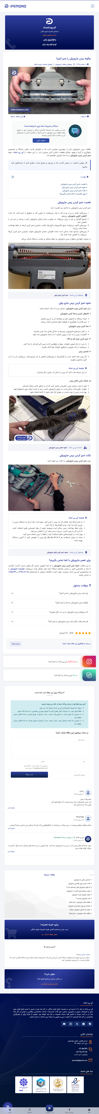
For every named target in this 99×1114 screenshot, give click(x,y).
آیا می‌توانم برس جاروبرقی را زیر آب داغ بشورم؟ (69, 612)
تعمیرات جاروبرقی (17, 568)
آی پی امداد (19, 152)
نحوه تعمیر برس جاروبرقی (58, 447)
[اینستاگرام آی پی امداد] (70, 1023)
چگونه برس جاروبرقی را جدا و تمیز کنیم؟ (71, 602)
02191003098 (23, 571)
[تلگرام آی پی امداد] (83, 1023)
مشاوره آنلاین (41, 140)
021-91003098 (81, 1051)
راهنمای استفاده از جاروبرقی (63, 64)
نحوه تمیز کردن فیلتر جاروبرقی (57, 552)
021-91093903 (49, 45)
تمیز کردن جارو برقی (61, 295)
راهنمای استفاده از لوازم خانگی (43, 64)
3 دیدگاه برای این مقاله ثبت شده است (49, 692)
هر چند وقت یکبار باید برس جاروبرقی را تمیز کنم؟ (68, 621)
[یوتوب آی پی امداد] (64, 1023)
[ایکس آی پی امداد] (77, 1023)
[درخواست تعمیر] (8, 1107)
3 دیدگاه (84, 117)
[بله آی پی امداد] (90, 1023)
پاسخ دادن (11, 808)
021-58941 (49, 40)
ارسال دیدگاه (16, 644)
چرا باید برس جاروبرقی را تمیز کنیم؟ (73, 593)
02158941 (12, 571)
